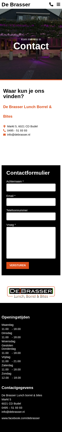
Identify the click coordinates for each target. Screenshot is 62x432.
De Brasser (16, 4)
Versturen (18, 265)
